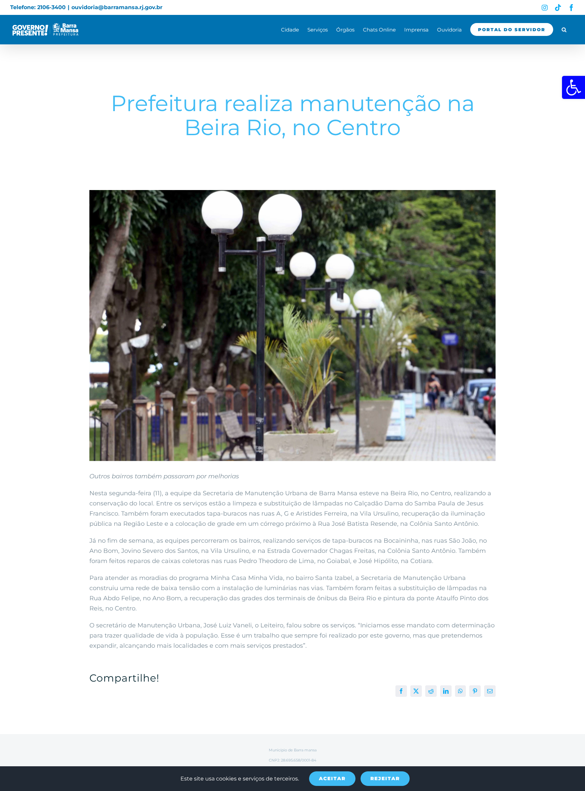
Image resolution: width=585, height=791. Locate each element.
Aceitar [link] (332, 778)
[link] (573, 87)
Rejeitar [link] (385, 778)
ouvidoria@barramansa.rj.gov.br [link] (116, 7)
